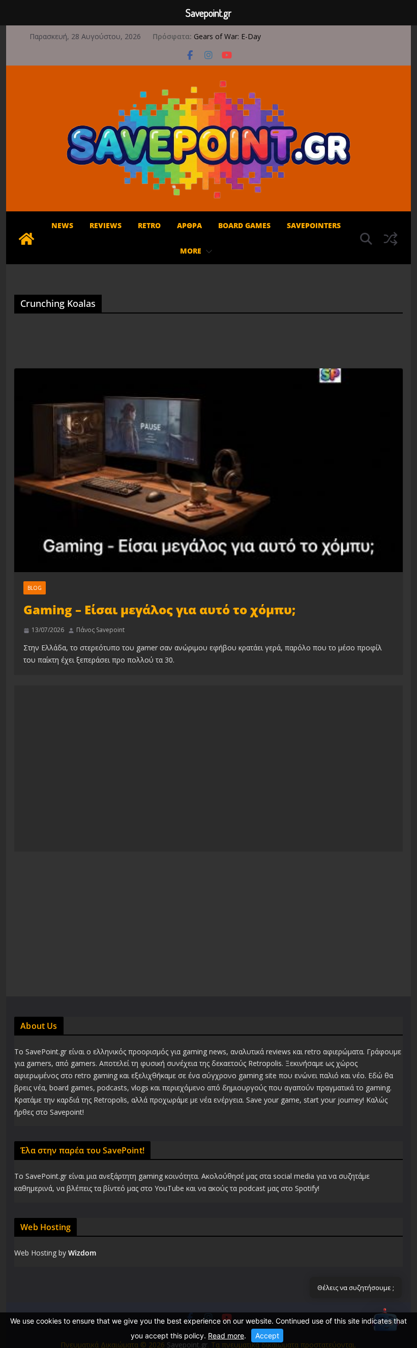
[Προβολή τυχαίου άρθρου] (390, 239)
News (62, 225)
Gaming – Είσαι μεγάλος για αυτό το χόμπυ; (159, 609)
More (190, 251)
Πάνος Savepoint (100, 629)
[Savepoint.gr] (26, 239)
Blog (34, 587)
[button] (207, 251)
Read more (226, 1335)
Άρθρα (189, 225)
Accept (267, 1335)
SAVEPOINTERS (314, 225)
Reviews (106, 225)
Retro (149, 225)
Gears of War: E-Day (227, 36)
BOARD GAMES (244, 225)
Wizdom (82, 1253)
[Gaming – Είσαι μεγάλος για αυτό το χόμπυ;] (208, 470)
